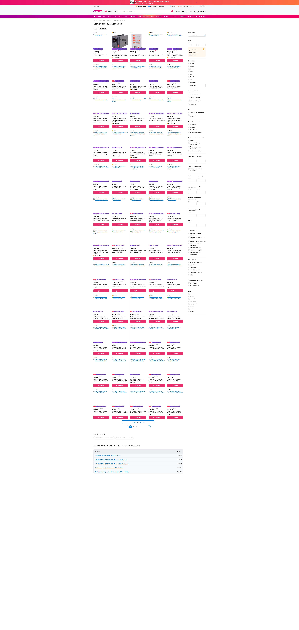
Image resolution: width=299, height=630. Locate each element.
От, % (189, 222)
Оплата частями (142, 6)
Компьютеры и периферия (105, 20)
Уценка (104, 16)
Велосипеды (146, 16)
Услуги (152, 16)
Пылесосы (202, 16)
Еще (191, 6)
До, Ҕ (198, 42)
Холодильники (181, 16)
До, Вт (198, 178)
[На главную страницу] (98, 11)
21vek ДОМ (124, 16)
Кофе (139, 16)
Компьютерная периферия (119, 20)
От (188, 158)
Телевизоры (159, 16)
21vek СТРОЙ (116, 16)
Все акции (98, 16)
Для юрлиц (153, 6)
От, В (189, 201)
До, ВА (198, 189)
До (197, 158)
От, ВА (189, 189)
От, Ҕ (189, 42)
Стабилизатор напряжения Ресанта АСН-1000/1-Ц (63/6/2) (112, 472)
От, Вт (189, 178)
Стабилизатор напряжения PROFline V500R (107, 455)
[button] (96, 42)
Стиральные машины (192, 16)
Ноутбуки (166, 16)
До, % (198, 222)
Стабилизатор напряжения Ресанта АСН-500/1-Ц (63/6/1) (111, 459)
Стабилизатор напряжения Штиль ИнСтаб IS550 (109, 467)
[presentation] (192, 55)
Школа (109, 16)
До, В (198, 201)
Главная (95, 20)
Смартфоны (173, 16)
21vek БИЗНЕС (133, 16)
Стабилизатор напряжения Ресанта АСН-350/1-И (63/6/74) (112, 463)
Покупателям (161, 6)
